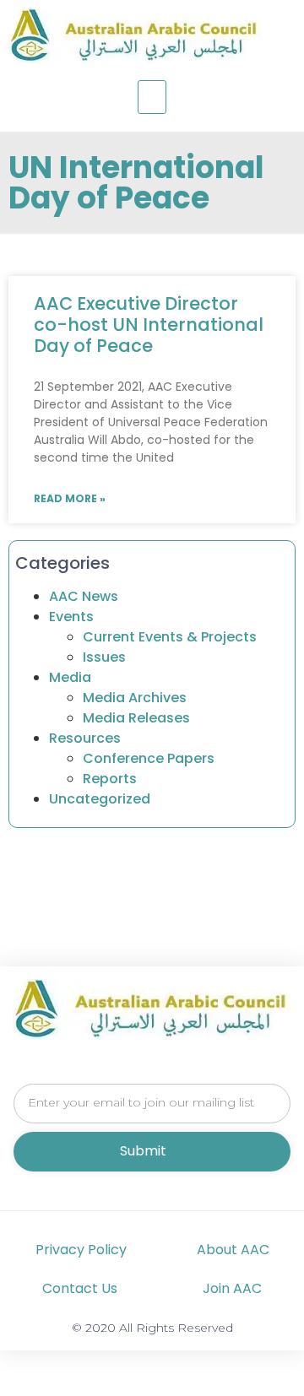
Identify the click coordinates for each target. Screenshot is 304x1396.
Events (71, 616)
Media (70, 677)
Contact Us (79, 1288)
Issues (104, 657)
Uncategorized (99, 799)
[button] (152, 97)
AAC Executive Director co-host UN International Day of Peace (148, 324)
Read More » (70, 498)
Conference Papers (148, 758)
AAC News (83, 596)
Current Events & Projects (170, 637)
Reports (110, 778)
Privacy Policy (81, 1249)
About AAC (233, 1249)
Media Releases (136, 718)
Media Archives (135, 697)
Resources (85, 738)
